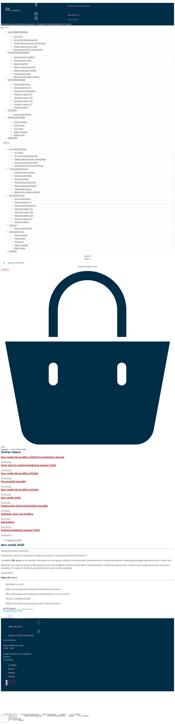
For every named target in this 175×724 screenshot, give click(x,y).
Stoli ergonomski (21, 64)
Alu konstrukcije (18, 32)
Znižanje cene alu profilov (17, 514)
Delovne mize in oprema (24, 57)
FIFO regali (18, 129)
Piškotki (63, 714)
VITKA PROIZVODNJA (18, 52)
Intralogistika (16, 117)
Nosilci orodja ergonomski (24, 67)
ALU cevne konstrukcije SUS (26, 40)
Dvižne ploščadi (20, 122)
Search (87, 259)
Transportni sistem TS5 (23, 101)
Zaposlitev (7, 522)
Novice (4, 449)
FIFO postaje (19, 125)
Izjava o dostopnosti (50, 714)
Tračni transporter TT (22, 88)
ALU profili (18, 37)
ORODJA (12, 110)
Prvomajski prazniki (13, 481)
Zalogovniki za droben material (26, 77)
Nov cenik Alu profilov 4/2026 (19, 489)
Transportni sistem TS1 (23, 94)
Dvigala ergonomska (22, 60)
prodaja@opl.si (11, 707)
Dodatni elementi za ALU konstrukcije (29, 43)
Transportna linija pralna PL (25, 91)
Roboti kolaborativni (22, 84)
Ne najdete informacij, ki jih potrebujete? (18, 697)
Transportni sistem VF (23, 104)
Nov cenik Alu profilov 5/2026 (19, 473)
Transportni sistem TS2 (23, 98)
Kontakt (13, 138)
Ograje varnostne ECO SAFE (26, 47)
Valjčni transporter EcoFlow (25, 70)
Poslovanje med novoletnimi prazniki (24, 505)
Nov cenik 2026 (11, 497)
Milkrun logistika (20, 132)
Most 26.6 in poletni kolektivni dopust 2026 (28, 465)
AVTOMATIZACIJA (16, 80)
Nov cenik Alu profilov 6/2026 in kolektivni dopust (32, 457)
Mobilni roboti (19, 135)
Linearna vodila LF (21, 107)
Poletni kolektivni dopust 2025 (20, 530)
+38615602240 (19, 704)
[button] (88, 142)
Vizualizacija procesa (22, 74)
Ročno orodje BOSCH (23, 114)
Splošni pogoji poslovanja (30, 714)
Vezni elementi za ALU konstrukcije (28, 50)
